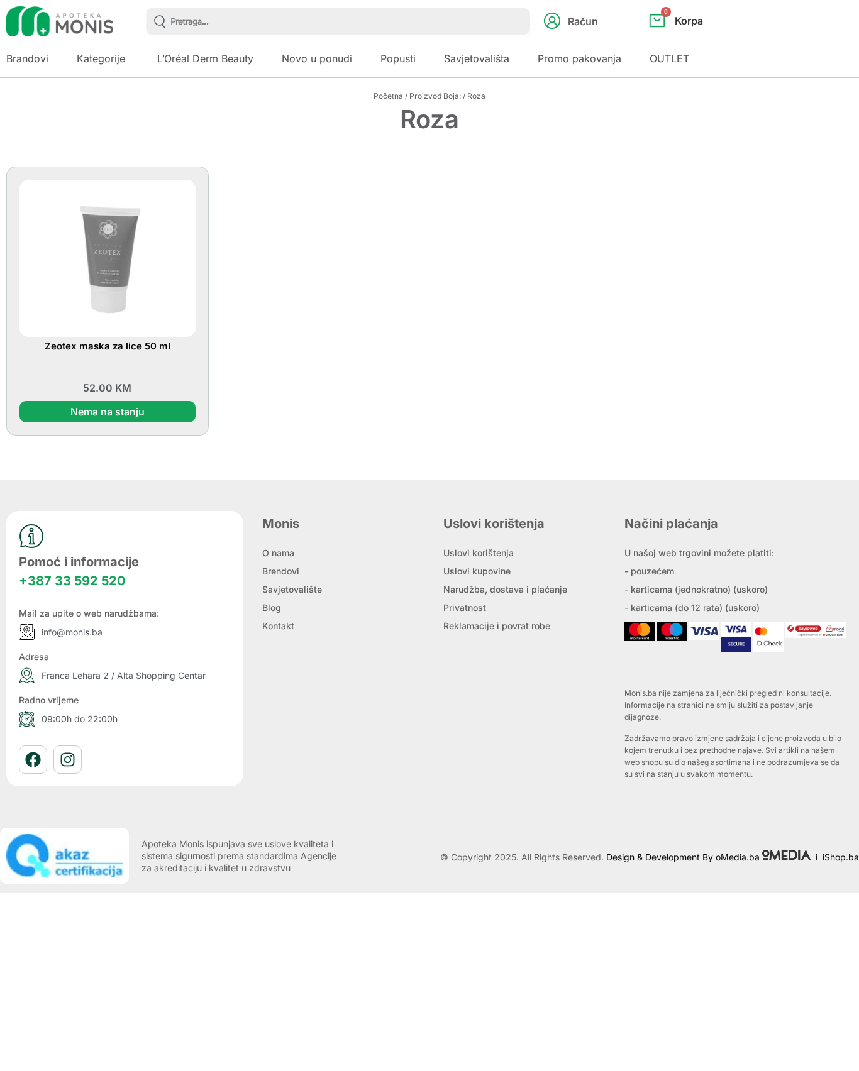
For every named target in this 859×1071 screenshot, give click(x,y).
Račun (583, 21)
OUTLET (669, 58)
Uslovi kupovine (477, 571)
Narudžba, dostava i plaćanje (505, 589)
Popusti (398, 58)
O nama (278, 552)
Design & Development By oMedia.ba (684, 857)
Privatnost (464, 607)
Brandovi (27, 58)
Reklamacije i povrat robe (496, 625)
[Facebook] (33, 759)
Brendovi (280, 571)
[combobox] (338, 21)
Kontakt (278, 625)
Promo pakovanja (579, 58)
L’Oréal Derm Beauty (205, 58)
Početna (388, 96)
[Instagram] (67, 759)
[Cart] (689, 41)
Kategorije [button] (101, 58)
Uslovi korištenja (478, 552)
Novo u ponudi (317, 58)
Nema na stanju (107, 411)
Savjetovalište (292, 589)
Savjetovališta (476, 58)
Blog (271, 607)
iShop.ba (841, 857)
